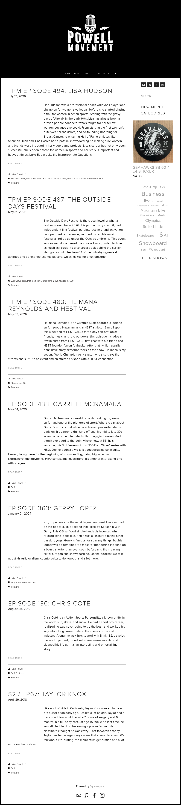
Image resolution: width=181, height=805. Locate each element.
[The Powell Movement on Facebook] (156, 84)
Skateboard (80, 178)
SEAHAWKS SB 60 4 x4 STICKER (151, 169)
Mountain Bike (40, 178)
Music (70, 178)
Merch (78, 73)
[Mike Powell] (162, 84)
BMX (23, 178)
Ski (54, 280)
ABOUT (89, 73)
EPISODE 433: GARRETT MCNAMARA (64, 403)
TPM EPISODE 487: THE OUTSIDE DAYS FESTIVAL (59, 203)
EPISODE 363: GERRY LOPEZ (52, 507)
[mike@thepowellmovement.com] (143, 84)
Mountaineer (60, 178)
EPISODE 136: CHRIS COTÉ (49, 603)
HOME (67, 73)
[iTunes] (149, 84)
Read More (15, 163)
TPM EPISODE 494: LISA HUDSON (60, 90)
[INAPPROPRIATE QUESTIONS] (148, 270)
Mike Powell (17, 174)
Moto (50, 178)
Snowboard (92, 178)
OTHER (112, 73)
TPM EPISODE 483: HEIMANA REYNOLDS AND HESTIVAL (53, 305)
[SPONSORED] (138, 270)
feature (15, 182)
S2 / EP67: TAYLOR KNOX (47, 693)
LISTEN (101, 73)
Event (29, 178)
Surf (101, 178)
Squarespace (97, 786)
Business (15, 178)
